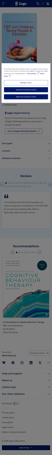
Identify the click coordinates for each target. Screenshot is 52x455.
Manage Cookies (26, 83)
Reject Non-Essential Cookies (26, 97)
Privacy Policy (31, 73)
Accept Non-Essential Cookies (26, 90)
